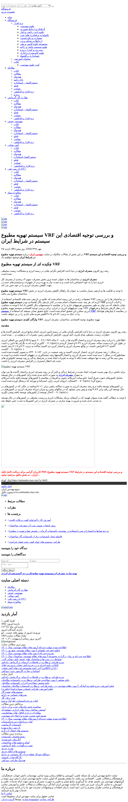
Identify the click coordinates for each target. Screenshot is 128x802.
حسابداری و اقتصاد (29, 56)
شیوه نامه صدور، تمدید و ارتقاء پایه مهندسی (23, 715)
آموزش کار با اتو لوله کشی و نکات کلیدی (30, 520)
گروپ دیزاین (7, 799)
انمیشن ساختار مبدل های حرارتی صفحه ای (23, 709)
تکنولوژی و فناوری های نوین (34, 35)
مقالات (17, 73)
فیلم (16, 85)
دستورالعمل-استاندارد (25, 157)
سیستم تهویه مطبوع (41, 573)
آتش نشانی (13, 145)
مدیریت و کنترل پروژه (31, 50)
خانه (9, 17)
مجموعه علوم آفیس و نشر (33, 44)
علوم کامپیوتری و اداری (32, 53)
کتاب (16, 62)
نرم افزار (18, 23)
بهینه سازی (27, 799)
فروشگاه (6, 9)
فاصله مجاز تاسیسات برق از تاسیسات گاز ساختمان (35, 536)
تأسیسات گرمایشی (11, 724)
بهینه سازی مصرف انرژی (64, 573)
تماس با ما (6, 793)
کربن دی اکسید (23, 573)
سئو (36, 799)
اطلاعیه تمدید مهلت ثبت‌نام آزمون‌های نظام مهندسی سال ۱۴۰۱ (33, 718)
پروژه (17, 94)
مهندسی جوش (15, 121)
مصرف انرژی (8, 573)
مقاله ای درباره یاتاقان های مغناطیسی (21, 712)
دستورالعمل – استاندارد (26, 82)
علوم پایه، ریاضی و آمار (32, 32)
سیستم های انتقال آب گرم (14, 730)
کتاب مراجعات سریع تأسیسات (17, 721)
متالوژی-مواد (14, 192)
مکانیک (11, 67)
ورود (3, 11)
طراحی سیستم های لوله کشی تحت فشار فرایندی (34, 542)
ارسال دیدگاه (8, 570)
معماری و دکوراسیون (31, 38)
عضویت (11, 11)
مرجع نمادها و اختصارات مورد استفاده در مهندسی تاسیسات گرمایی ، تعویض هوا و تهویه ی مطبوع (59, 531)
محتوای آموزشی (22, 59)
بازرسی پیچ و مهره (10, 727)
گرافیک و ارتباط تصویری (32, 29)
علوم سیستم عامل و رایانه (33, 47)
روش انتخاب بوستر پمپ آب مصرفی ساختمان (32, 525)
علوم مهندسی (27, 26)
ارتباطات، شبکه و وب (31, 41)
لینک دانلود (6, 486)
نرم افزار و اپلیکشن (24, 91)
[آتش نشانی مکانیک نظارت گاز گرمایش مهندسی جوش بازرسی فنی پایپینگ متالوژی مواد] (41, 5)
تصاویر (17, 88)
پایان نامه (18, 79)
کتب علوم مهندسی (29, 65)
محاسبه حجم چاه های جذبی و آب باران (21, 706)
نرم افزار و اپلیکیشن (24, 166)
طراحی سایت (46, 799)
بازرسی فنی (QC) (16, 169)
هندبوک (17, 76)
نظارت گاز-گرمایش (17, 97)
